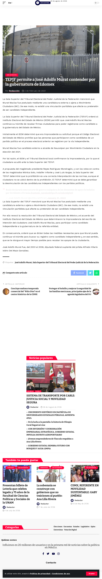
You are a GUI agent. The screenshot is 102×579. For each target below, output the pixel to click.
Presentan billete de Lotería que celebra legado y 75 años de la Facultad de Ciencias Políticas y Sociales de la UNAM (16, 494)
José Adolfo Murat (23, 262)
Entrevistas (58, 530)
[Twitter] (48, 553)
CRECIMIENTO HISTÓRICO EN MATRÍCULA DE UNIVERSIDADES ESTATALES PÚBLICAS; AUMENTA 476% (50, 415)
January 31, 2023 (56, 198)
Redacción (14, 91)
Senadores (44, 467)
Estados (30, 391)
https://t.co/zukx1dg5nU (61, 193)
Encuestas (68, 527)
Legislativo (85, 527)
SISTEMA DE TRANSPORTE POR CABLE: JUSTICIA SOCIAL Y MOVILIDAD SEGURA (50, 399)
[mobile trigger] (5, 2)
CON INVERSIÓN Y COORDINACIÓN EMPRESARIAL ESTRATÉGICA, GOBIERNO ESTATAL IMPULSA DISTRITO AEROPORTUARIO (50, 432)
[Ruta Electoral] (42, 3)
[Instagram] (58, 553)
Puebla (38, 391)
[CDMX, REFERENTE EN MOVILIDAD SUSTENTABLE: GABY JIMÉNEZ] (85, 473)
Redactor (34, 407)
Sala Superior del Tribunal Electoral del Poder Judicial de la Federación (66, 262)
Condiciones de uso (61, 574)
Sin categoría (12, 75)
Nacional (11, 467)
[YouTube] (53, 553)
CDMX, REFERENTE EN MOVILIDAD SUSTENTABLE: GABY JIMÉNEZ (85, 490)
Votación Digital (70, 530)
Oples (93, 527)
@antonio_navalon (40, 193)
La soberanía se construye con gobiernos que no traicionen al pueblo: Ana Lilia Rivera (49, 492)
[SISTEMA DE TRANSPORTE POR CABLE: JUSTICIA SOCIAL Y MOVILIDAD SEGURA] (51, 377)
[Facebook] (43, 553)
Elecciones (58, 527)
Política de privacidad (40, 574)
